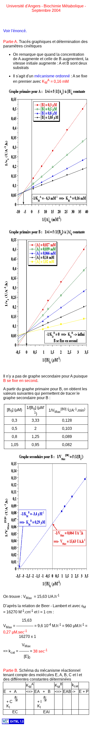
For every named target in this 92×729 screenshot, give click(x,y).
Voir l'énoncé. (15, 31)
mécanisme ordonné (52, 76)
